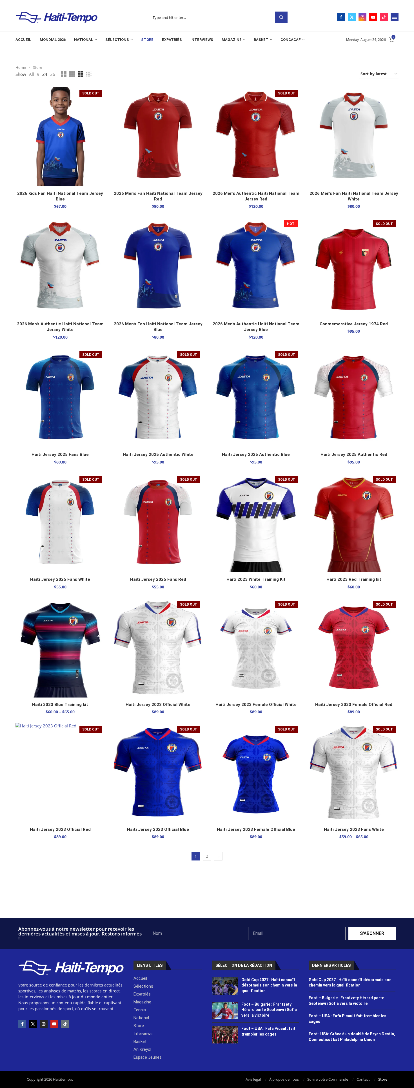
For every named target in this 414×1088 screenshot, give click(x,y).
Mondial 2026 (53, 39)
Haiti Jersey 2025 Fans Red (158, 579)
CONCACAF (291, 39)
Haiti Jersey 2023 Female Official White (256, 704)
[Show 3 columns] (72, 74)
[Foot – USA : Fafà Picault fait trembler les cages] (225, 1034)
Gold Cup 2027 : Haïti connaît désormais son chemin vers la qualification (269, 985)
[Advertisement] (207, 903)
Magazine (232, 39)
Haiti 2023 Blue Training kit (60, 704)
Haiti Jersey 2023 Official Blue (158, 829)
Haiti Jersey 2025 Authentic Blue (256, 454)
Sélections (117, 39)
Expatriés (172, 39)
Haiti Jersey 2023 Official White (158, 704)
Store (147, 39)
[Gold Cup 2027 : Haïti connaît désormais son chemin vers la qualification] (225, 986)
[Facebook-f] (22, 1024)
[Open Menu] (395, 17)
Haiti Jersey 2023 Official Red (60, 829)
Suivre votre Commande (327, 1079)
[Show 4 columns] (80, 74)
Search (281, 17)
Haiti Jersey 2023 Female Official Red (353, 704)
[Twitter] (352, 17)
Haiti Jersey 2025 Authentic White (158, 454)
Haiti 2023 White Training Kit (256, 579)
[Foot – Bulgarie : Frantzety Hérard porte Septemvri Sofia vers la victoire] (225, 1010)
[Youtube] (373, 17)
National (83, 39)
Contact (363, 1079)
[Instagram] (362, 17)
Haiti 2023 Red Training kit (353, 579)
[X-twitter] (33, 1024)
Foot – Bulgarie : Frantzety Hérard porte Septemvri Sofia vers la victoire (269, 1010)
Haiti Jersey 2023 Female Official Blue (256, 829)
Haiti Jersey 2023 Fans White (354, 829)
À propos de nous (284, 1079)
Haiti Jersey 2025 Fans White (60, 579)
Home (20, 67)
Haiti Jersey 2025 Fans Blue (60, 454)
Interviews (201, 39)
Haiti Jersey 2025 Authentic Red (353, 454)
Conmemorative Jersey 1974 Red (354, 323)
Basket (261, 39)
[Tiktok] (384, 17)
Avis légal (253, 1079)
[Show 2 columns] (63, 74)
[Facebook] (341, 17)
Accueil (23, 39)
